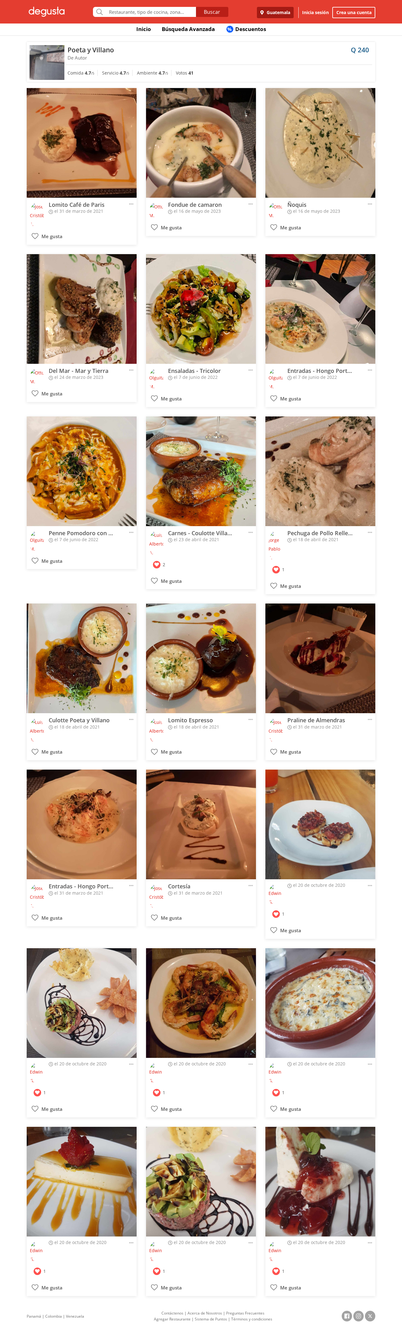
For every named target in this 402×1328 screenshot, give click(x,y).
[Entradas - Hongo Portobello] (320, 309)
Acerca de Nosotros (204, 1313)
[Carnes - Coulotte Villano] (201, 471)
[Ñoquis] (320, 143)
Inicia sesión (315, 12)
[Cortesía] (201, 824)
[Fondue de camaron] (201, 143)
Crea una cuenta (354, 12)
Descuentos (246, 29)
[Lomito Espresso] (201, 658)
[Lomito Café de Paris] (82, 143)
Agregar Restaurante (172, 1319)
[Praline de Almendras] (320, 658)
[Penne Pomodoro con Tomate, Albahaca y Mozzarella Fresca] (82, 471)
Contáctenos (172, 1313)
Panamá (34, 1316)
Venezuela (75, 1316)
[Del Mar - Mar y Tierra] (82, 309)
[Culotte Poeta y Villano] (82, 658)
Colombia (53, 1316)
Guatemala (277, 12)
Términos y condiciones (251, 1319)
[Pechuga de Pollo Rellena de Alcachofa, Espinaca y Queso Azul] (320, 471)
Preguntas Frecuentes (245, 1313)
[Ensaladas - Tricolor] (201, 309)
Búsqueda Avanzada (188, 29)
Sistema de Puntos (211, 1319)
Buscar (212, 11)
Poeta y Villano (91, 49)
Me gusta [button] (51, 236)
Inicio (143, 29)
